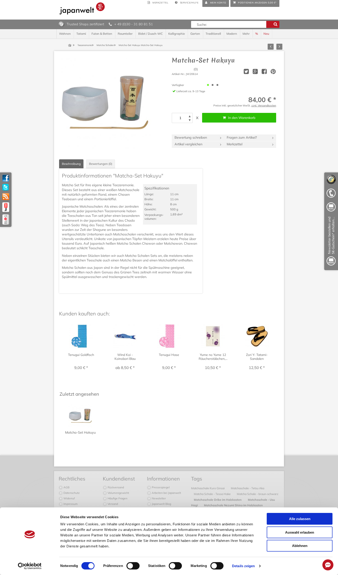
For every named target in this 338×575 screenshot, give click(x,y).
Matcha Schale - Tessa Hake (212, 494)
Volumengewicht (118, 493)
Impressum (70, 504)
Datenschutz (71, 493)
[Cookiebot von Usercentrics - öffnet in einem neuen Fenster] (30, 566)
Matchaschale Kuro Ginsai (208, 488)
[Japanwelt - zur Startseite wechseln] (82, 8)
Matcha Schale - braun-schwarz (257, 494)
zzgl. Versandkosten (263, 105)
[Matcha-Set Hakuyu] (105, 103)
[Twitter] (5, 187)
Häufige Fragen (117, 498)
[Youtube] (5, 207)
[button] (189, 116)
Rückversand (115, 487)
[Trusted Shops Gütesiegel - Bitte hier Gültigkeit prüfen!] (61, 24)
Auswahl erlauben (299, 532)
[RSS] (5, 196)
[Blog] (5, 219)
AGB (66, 487)
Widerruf (69, 498)
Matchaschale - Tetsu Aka (247, 488)
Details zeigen (243, 566)
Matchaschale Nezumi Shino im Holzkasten (233, 505)
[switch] (133, 565)
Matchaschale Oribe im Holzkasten (218, 499)
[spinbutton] (180, 118)
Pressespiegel (160, 487)
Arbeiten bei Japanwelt (166, 493)
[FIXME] (331, 242)
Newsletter (158, 498)
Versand (112, 504)
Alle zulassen (299, 519)
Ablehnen (299, 546)
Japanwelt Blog (161, 504)
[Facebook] (5, 178)
